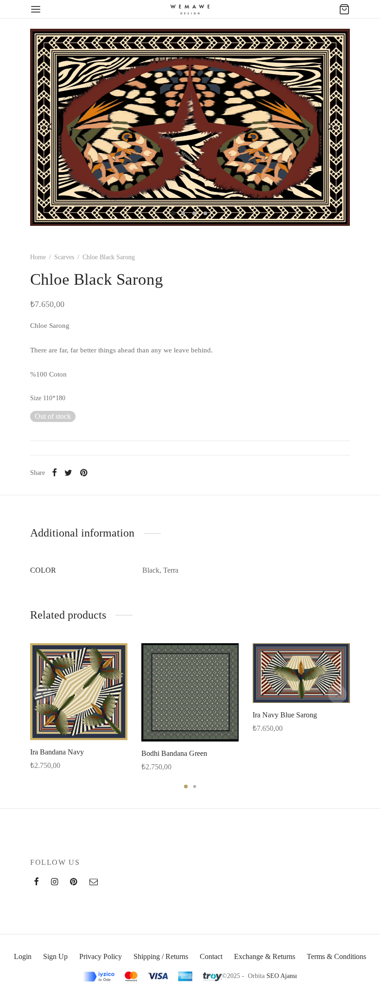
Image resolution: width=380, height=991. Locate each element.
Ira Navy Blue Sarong (285, 714)
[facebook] (36, 882)
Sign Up (55, 956)
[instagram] (54, 882)
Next (330, 126)
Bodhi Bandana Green (174, 753)
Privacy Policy (100, 956)
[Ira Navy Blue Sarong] (301, 673)
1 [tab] (186, 786)
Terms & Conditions (336, 956)
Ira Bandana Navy (57, 752)
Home (38, 257)
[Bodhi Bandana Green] (190, 692)
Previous (49, 126)
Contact (211, 956)
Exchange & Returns (264, 956)
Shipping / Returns (160, 956)
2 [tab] (194, 786)
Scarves (64, 257)
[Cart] (344, 9)
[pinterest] (73, 882)
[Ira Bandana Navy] (78, 691)
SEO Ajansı (281, 975)
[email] (93, 882)
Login (23, 956)
